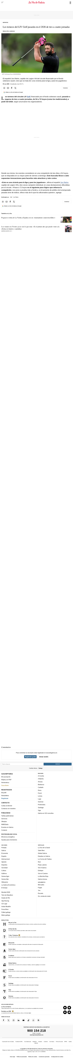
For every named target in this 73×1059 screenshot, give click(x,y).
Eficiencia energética (8, 837)
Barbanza (41, 784)
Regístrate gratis (30, 757)
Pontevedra (41, 804)
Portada (3, 847)
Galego (40, 768)
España (3, 856)
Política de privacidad (22, 1056)
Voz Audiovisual (27, 1041)
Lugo (39, 799)
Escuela (40, 893)
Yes (39, 890)
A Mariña (41, 779)
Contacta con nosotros (8, 808)
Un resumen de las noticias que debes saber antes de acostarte (22, 929)
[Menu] (2, 2)
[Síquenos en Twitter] (8, 1020)
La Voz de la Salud (44, 847)
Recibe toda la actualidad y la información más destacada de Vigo (22, 990)
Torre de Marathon (7, 895)
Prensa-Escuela (59, 1041)
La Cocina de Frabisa (45, 859)
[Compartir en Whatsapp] (4, 87)
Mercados (41, 884)
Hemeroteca (5, 782)
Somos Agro (5, 876)
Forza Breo (4, 909)
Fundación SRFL (19, 1041)
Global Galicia (42, 853)
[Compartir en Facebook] (11, 87)
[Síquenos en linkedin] (18, 1020)
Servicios (4, 818)
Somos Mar (5, 879)
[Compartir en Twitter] (15, 87)
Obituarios (4, 882)
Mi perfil (3, 792)
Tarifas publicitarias (7, 816)
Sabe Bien (41, 850)
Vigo (39, 810)
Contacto (4, 830)
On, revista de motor (44, 896)
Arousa (40, 781)
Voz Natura (51, 1041)
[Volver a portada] (36, 2)
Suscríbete (5, 785)
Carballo (40, 787)
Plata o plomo (42, 865)
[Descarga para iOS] (65, 1007)
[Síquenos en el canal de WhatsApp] (33, 1020)
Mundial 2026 (5, 892)
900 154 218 (36, 1030)
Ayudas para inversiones (9, 839)
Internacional (5, 859)
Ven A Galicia (42, 867)
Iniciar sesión (43, 757)
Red (39, 862)
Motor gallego (5, 915)
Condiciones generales (44, 1056)
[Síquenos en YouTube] (23, 1020)
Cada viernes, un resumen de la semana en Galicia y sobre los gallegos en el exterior (26, 963)
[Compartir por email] (8, 87)
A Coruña (41, 776)
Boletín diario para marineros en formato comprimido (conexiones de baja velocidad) (26, 956)
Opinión (3, 862)
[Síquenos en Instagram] (13, 1020)
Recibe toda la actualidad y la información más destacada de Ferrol (22, 976)
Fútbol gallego (6, 912)
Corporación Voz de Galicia (8, 1041)
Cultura (3, 870)
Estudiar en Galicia (44, 856)
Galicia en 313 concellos (46, 813)
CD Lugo (4, 903)
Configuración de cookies (57, 1056)
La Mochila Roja (43, 876)
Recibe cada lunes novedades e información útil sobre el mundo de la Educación (25, 943)
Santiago (41, 807)
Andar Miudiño (6, 906)
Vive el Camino (43, 873)
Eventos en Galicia (7, 827)
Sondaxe (40, 1041)
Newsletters (5, 795)
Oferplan (4, 821)
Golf (28, 97)
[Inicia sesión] (70, 2)
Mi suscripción (5, 777)
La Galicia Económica (8, 885)
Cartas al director (6, 805)
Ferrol (40, 793)
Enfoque (40, 870)
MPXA (65, 1041)
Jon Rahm (64, 182)
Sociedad (4, 867)
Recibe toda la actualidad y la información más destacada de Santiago (23, 984)
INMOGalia (4, 824)
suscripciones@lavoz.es (36, 1035)
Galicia (3, 850)
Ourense (40, 802)
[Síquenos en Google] (38, 1020)
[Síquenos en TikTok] (28, 1020)
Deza (39, 790)
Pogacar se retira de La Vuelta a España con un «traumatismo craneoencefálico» (28, 217)
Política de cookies (32, 1056)
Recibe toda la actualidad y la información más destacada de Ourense (23, 996)
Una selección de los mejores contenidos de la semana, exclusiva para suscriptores (26, 936)
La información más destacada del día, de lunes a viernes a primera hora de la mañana (27, 923)
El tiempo (4, 888)
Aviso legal (12, 1056)
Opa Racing (5, 901)
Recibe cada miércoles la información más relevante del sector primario (23, 949)
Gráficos (4, 873)
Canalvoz (46, 1041)
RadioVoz (35, 1041)
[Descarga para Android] (69, 1007)
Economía (4, 853)
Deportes (4, 865)
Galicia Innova (42, 879)
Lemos (40, 796)
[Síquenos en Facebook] (3, 1020)
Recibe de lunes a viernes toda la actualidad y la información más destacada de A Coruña (27, 970)
